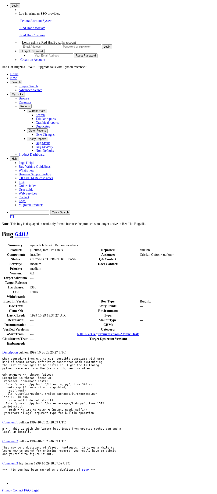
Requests (25, 102)
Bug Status (43, 143)
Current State (37, 110)
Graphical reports (47, 122)
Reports (25, 106)
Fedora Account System (35, 21)
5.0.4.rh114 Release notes (36, 178)
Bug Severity (44, 147)
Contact (24, 197)
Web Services (28, 193)
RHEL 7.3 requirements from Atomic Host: (108, 334)
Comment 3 (10, 463)
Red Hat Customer (32, 35)
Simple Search (28, 86)
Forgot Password (31, 51)
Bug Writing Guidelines (34, 166)
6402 (22, 234)
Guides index (27, 185)
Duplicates (43, 126)
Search (16, 82)
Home (14, 74)
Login (15, 5)
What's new (26, 170)
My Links (17, 94)
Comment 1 (10, 422)
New (13, 78)
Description (10, 352)
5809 (85, 469)
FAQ (22, 182)
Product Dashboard (32, 154)
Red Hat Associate (32, 28)
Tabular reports (46, 119)
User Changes (45, 134)
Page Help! (26, 163)
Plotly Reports (37, 139)
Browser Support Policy (35, 174)
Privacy (7, 490)
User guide (26, 189)
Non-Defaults (45, 150)
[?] (12, 216)
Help (14, 158)
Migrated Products (31, 205)
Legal (22, 201)
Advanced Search (30, 90)
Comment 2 (10, 441)
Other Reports (37, 130)
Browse (24, 98)
